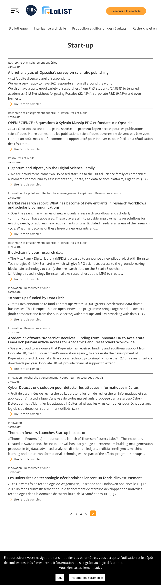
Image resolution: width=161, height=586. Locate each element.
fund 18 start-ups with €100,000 (71, 304)
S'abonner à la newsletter (126, 11)
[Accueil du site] (57, 10)
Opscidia (24, 129)
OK (59, 577)
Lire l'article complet (27, 104)
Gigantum (132, 179)
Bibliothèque (18, 28)
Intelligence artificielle (50, 28)
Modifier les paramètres (87, 577)
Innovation (15, 193)
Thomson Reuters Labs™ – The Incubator (112, 439)
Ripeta (78, 179)
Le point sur (32, 193)
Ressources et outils (74, 113)
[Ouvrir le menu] (15, 12)
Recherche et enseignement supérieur (33, 62)
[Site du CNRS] (31, 11)
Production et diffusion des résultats (99, 28)
